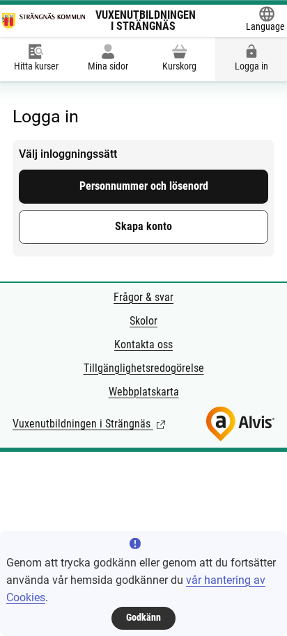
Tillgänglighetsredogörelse (144, 368)
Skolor (143, 320)
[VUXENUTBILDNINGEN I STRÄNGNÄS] (43, 20)
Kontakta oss (143, 344)
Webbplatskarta (144, 391)
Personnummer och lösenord (143, 186)
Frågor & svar (143, 297)
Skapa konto (143, 226)
